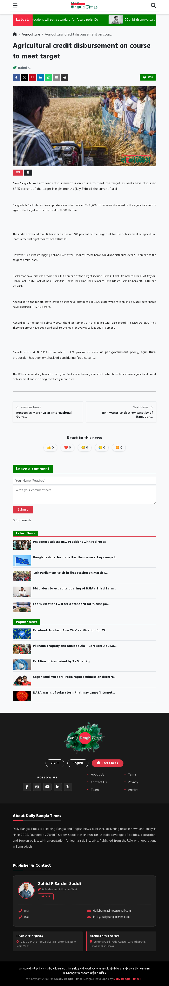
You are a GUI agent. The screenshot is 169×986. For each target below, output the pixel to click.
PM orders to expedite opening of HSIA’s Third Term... (74, 589)
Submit (23, 509)
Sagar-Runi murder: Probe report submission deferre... (74, 677)
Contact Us (99, 782)
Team (95, 789)
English (78, 763)
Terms (132, 774)
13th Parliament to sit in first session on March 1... (70, 573)
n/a (26, 911)
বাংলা (55, 763)
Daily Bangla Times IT (128, 978)
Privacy (133, 782)
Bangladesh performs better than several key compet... (75, 557)
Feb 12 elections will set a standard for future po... (71, 604)
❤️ (67, 447)
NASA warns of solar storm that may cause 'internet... (74, 693)
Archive (133, 789)
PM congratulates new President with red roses (69, 542)
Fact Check (109, 763)
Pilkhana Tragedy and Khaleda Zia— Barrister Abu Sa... (74, 646)
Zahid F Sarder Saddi (59, 883)
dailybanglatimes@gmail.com (112, 911)
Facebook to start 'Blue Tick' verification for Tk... (70, 630)
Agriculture (31, 34)
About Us (97, 774)
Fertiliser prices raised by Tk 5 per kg (61, 661)
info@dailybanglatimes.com (111, 917)
